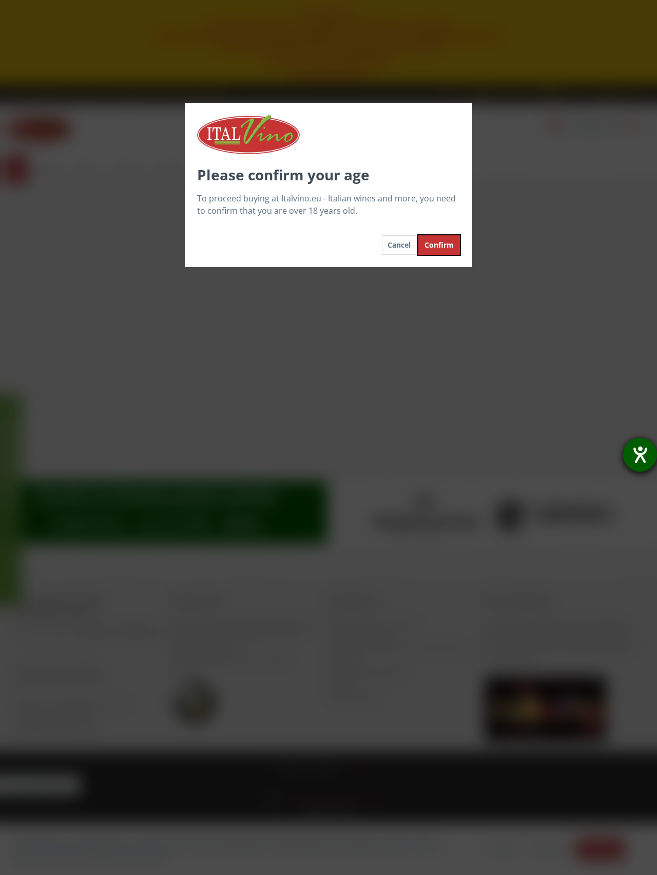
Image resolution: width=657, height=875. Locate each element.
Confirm (439, 245)
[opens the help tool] (640, 455)
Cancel (399, 245)
